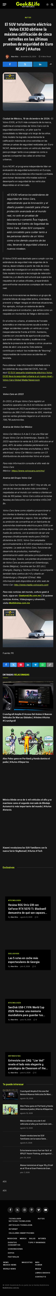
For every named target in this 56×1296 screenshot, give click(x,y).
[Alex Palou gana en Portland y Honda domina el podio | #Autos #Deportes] (28, 740)
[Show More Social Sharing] (50, 64)
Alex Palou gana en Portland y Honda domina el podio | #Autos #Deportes (26, 760)
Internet (13, 1229)
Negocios (12, 1238)
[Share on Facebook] (10, 64)
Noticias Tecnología (20, 1221)
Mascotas (27, 1262)
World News (9, 1269)
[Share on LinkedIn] (40, 64)
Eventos (12, 1242)
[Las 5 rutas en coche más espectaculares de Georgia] (28, 940)
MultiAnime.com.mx (19, 603)
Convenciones (15, 1249)
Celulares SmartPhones (21, 1233)
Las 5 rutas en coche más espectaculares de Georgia (24, 960)
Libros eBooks (42, 1273)
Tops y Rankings (36, 1242)
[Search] (51, 4)
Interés (42, 1238)
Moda (38, 1269)
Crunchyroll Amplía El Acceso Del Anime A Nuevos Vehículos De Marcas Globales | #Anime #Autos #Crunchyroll (27, 717)
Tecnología (15, 1219)
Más (37, 1262)
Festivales (13, 1257)
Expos (11, 1253)
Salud (32, 1238)
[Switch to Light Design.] (47, 4)
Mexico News (9, 1265)
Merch (23, 1238)
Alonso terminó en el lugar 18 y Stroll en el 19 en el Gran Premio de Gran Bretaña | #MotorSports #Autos (36, 1168)
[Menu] (4, 4)
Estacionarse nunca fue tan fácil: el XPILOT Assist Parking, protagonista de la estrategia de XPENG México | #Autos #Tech (36, 1155)
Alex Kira (14, 57)
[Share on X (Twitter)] (25, 64)
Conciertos (14, 1245)
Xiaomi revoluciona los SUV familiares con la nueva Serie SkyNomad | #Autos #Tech (25, 849)
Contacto (40, 1277)
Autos (28, 17)
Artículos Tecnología (20, 1225)
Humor (38, 1265)
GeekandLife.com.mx (30, 595)
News (5, 1262)
